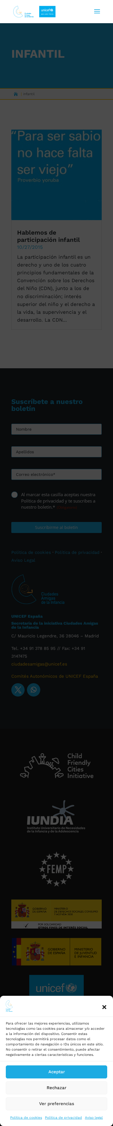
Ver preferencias (56, 1103)
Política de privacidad (63, 1118)
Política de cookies (26, 1118)
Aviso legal (94, 1118)
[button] (104, 1007)
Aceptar (56, 1071)
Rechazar (56, 1087)
